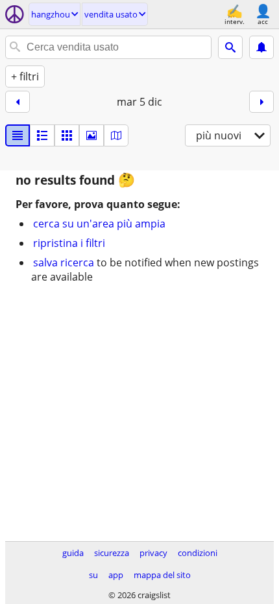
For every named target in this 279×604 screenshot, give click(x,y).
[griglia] (67, 135)
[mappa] (116, 135)
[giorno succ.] (261, 102)
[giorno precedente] (17, 102)
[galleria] (91, 135)
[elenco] (17, 135)
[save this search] (261, 47)
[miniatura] (42, 135)
